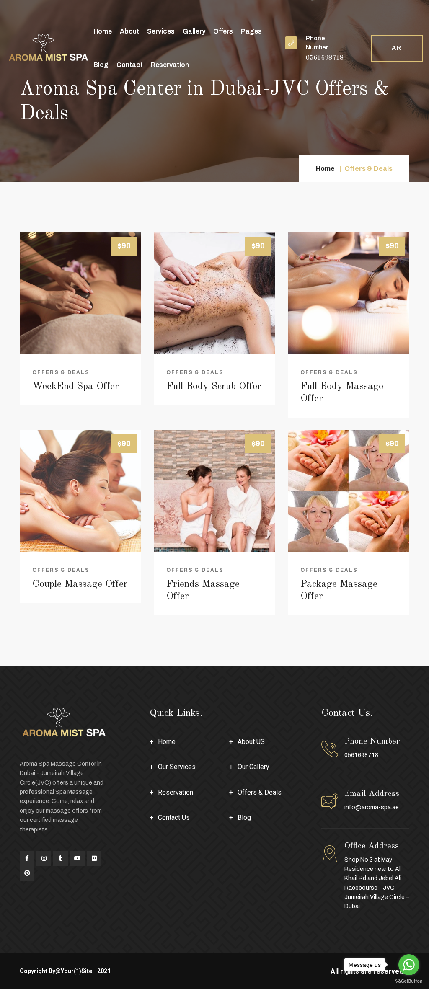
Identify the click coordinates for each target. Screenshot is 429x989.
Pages (251, 31)
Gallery (194, 31)
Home (102, 31)
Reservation (170, 64)
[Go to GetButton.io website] (408, 980)
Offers (223, 31)
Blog (101, 64)
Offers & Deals (61, 372)
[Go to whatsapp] (408, 964)
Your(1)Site (76, 971)
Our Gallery (253, 767)
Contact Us (174, 817)
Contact (129, 64)
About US (251, 742)
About (129, 31)
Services (161, 31)
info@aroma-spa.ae (371, 807)
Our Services (177, 767)
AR (397, 48)
